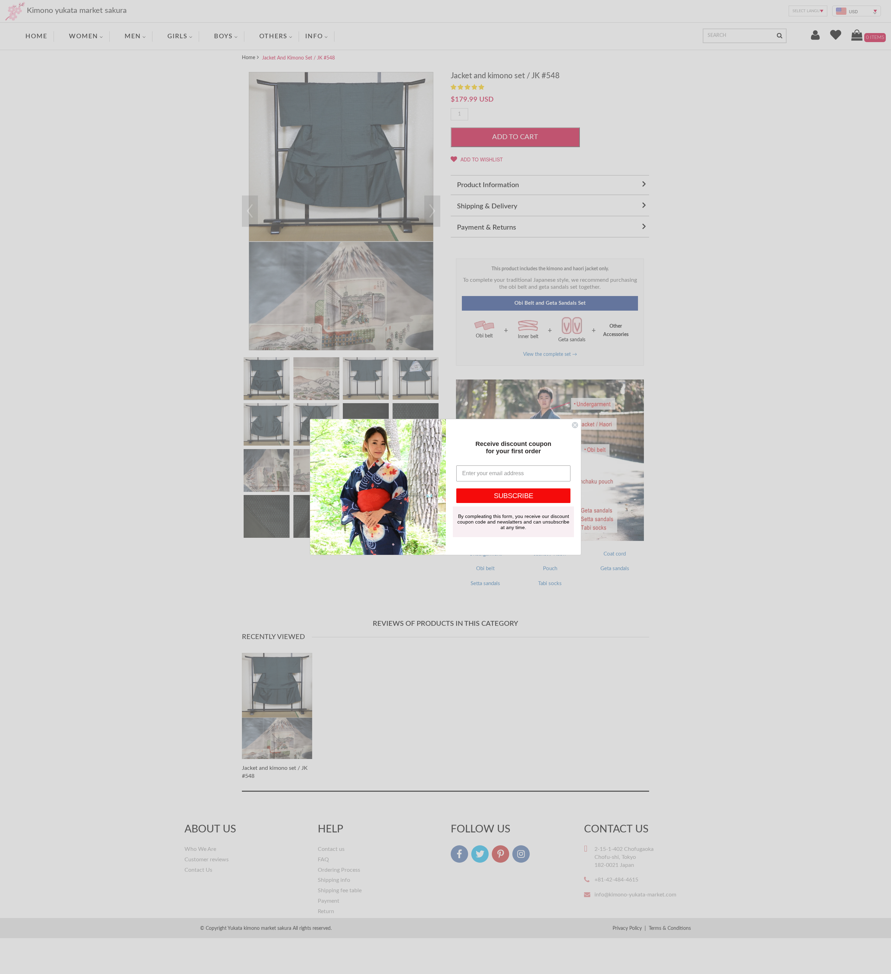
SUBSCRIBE (513, 496)
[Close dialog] (574, 425)
